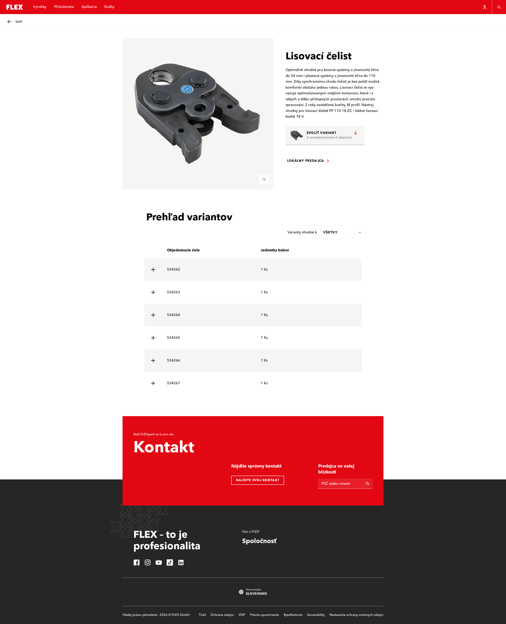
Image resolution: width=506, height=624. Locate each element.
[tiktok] (169, 562)
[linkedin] (180, 562)
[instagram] (147, 562)
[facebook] (136, 562)
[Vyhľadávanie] (499, 7)
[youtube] (158, 562)
